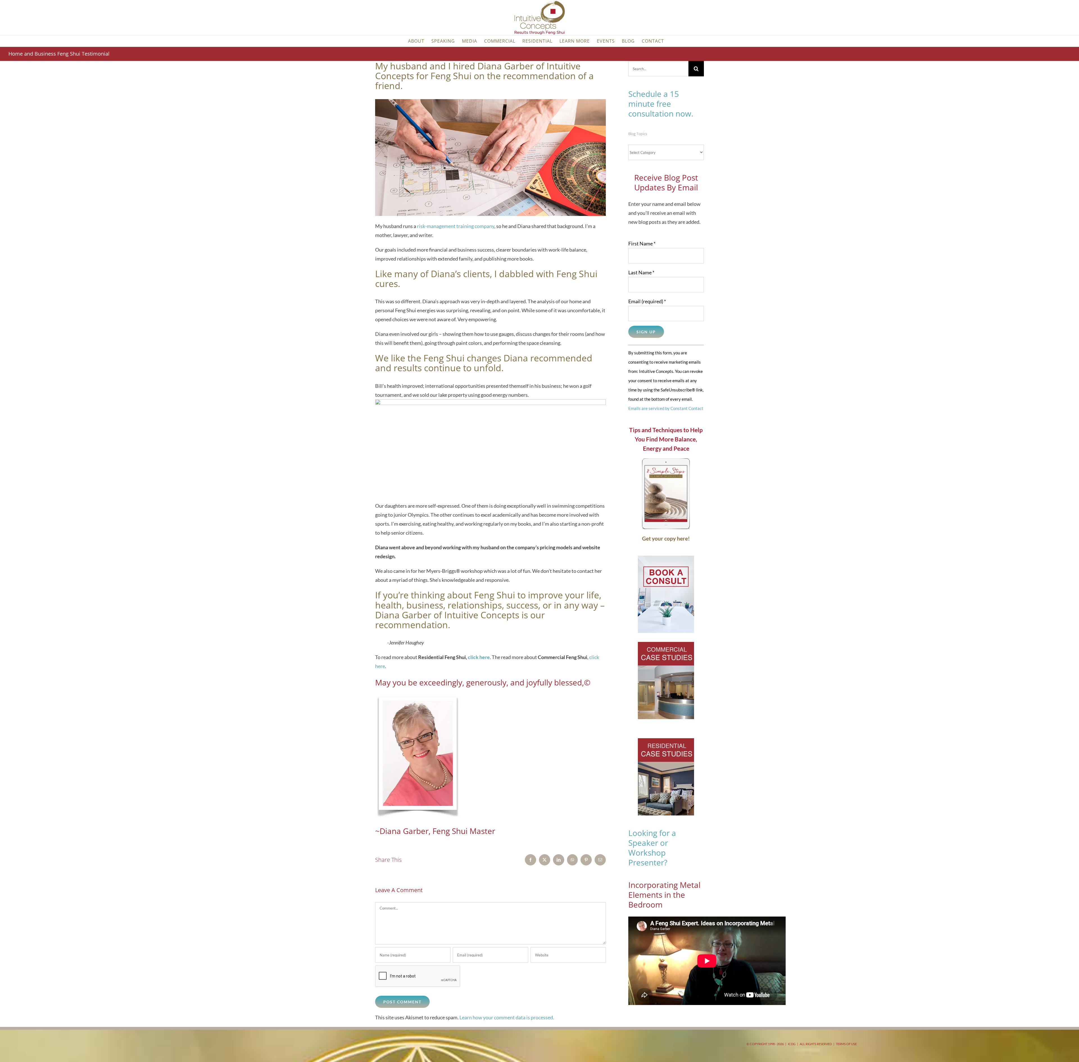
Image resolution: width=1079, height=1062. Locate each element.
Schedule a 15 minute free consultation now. (660, 103)
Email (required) (647, 301)
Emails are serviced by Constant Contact (665, 408)
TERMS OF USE (846, 1044)
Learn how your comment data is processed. (506, 1017)
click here (479, 657)
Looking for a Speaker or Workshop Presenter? (652, 848)
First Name (642, 243)
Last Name (641, 272)
